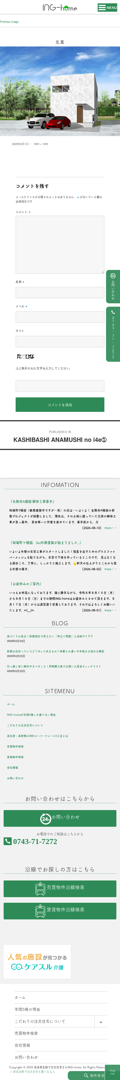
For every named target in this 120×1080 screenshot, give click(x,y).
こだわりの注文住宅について (25, 725)
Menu (112, 7)
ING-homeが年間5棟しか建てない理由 (31, 715)
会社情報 (12, 767)
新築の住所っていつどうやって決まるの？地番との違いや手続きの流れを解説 (55, 651)
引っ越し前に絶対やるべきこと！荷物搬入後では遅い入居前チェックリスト (54, 666)
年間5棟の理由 (27, 1009)
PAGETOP (112, 1072)
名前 (20, 282)
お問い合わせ (113, 290)
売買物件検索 (15, 746)
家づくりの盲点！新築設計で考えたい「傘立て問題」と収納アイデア (50, 636)
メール (22, 306)
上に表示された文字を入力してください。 (44, 368)
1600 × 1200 (40, 144)
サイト (20, 331)
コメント (23, 212)
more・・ (110, 528)
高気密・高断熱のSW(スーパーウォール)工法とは (37, 736)
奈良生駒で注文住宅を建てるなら (34, 1071)
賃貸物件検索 (15, 757)
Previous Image (9, 22)
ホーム (11, 704)
